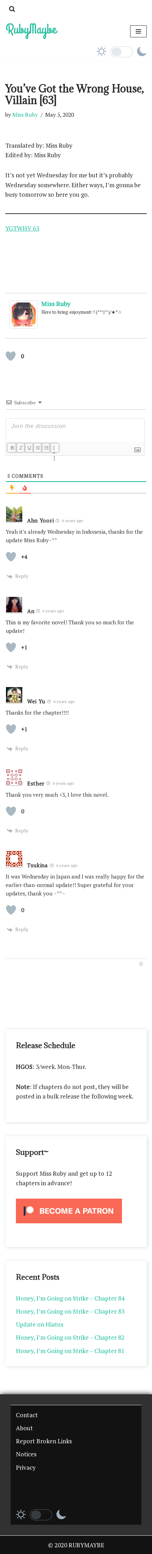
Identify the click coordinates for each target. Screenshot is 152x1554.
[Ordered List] (46, 447)
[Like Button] (10, 356)
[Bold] (12, 447)
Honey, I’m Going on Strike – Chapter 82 (70, 1337)
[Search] (12, 9)
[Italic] (20, 447)
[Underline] (29, 447)
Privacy (26, 1467)
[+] (54, 448)
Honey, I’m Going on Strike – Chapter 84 (70, 1298)
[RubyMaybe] (31, 31)
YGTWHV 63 (22, 228)
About (24, 1428)
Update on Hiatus (39, 1324)
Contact (27, 1415)
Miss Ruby (25, 114)
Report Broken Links (44, 1441)
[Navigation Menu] (138, 31)
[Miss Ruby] (24, 326)
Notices (26, 1454)
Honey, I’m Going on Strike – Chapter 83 (70, 1311)
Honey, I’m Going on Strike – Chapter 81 (70, 1351)
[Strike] (37, 447)
